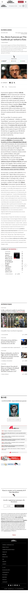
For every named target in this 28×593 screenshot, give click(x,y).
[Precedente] (2, 265)
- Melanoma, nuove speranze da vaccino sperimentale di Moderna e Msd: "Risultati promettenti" (13, 446)
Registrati (19, 506)
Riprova (14, 534)
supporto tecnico (7, 530)
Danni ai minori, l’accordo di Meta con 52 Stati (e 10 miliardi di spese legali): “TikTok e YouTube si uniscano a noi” (10, 368)
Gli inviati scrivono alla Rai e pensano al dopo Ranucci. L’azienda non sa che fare (9, 341)
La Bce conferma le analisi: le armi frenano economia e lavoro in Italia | (13, 311)
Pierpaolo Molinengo (6, 360)
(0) (19, 273)
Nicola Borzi (4, 334)
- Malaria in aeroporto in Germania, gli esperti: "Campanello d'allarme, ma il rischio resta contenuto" (13, 440)
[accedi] (25, 2)
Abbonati (20, 1)
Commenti (5, 82)
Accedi (8, 506)
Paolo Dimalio (9, 273)
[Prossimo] (25, 265)
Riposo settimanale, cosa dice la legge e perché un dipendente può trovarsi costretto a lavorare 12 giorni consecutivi (10, 355)
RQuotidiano (4, 42)
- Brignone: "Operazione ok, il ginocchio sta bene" (11, 430)
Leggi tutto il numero (14, 419)
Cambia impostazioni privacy (8, 549)
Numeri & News (6, 30)
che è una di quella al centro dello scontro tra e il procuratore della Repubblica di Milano (13, 140)
